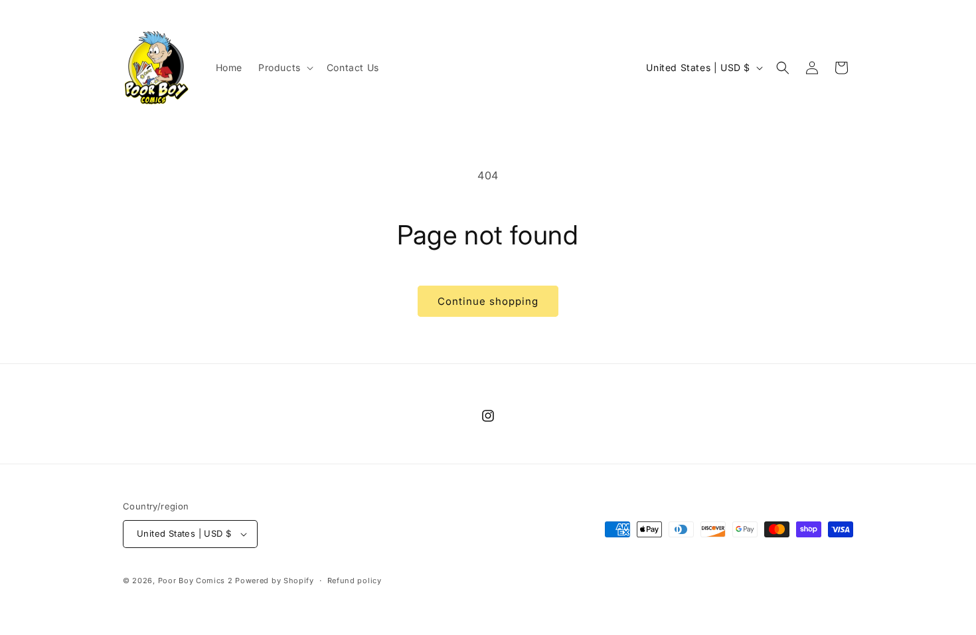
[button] (284, 68)
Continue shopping (488, 301)
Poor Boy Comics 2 (195, 580)
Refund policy (354, 580)
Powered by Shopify (274, 580)
